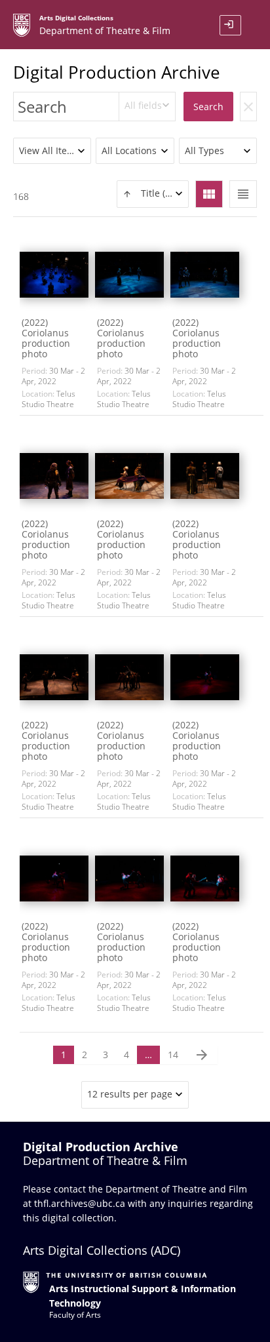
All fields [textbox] (143, 105)
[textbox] (152, 194)
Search (208, 106)
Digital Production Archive (116, 72)
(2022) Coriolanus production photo (46, 338)
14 (173, 1054)
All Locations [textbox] (129, 150)
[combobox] (147, 106)
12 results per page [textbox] (129, 1094)
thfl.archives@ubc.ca (79, 1203)
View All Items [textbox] (49, 150)
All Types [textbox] (204, 150)
